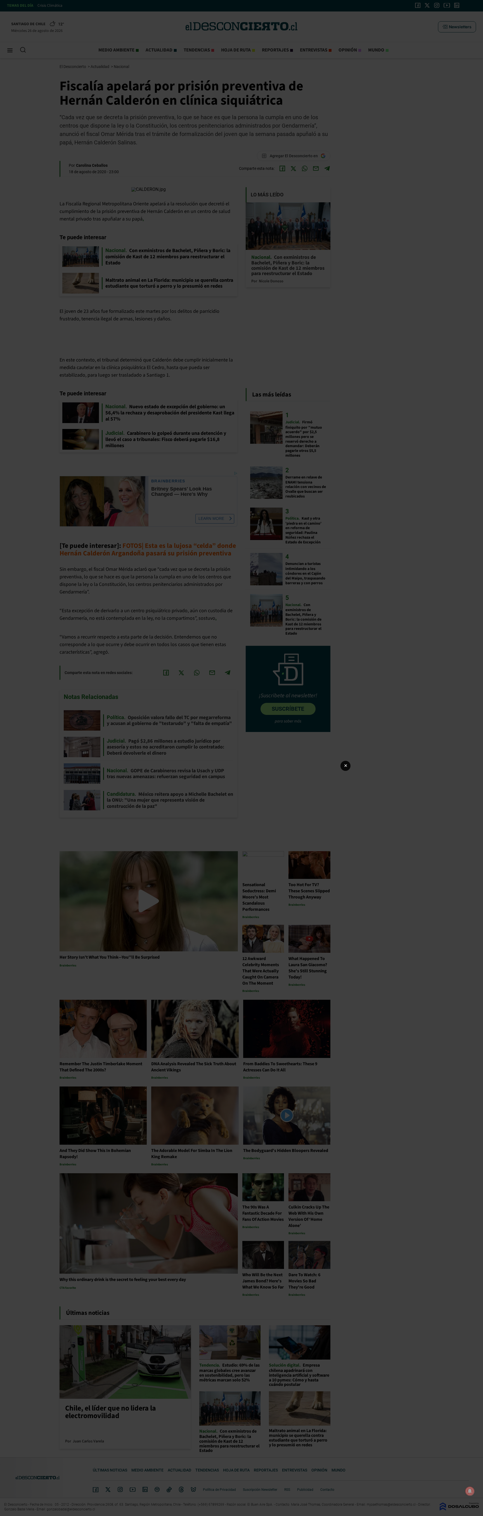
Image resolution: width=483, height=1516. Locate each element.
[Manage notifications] (469, 1491)
